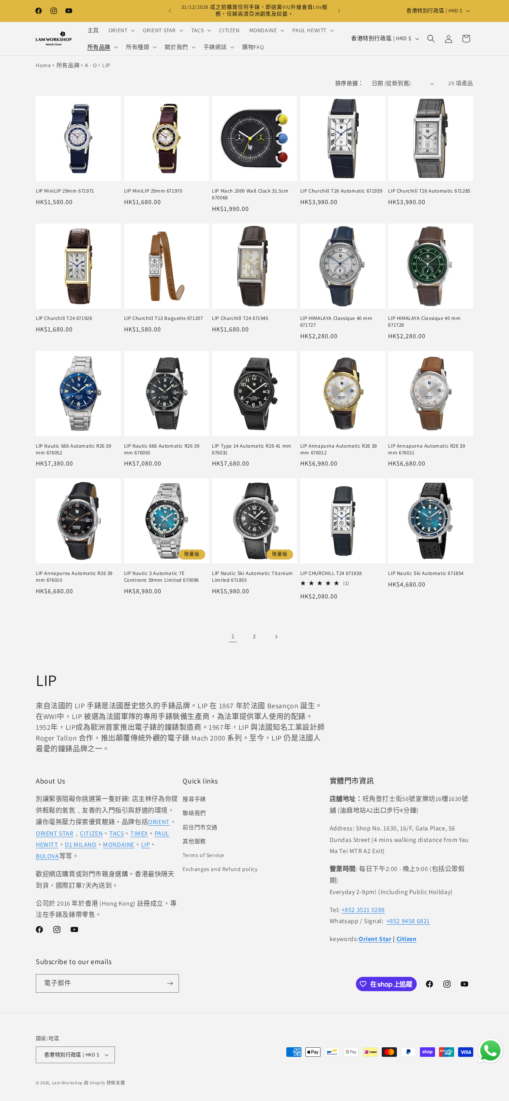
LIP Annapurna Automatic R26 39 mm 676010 (74, 576)
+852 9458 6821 (408, 921)
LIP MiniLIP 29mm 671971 (65, 191)
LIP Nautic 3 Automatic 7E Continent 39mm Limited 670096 (161, 576)
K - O (91, 65)
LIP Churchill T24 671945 (240, 318)
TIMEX (139, 833)
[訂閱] (170, 983)
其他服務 (194, 841)
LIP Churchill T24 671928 (64, 318)
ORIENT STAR (55, 833)
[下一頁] (276, 636)
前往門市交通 (200, 827)
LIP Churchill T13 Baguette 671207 (163, 318)
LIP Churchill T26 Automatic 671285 (429, 191)
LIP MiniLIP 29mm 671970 (153, 191)
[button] (121, 30)
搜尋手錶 (194, 799)
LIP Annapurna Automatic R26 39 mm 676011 (426, 449)
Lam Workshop (67, 1082)
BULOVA (47, 856)
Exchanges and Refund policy (220, 869)
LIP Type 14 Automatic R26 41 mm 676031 (251, 449)
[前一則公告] (170, 10)
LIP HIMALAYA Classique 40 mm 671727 (336, 321)
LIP (145, 844)
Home (43, 65)
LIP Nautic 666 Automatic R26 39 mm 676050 (162, 449)
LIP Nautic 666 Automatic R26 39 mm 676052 (73, 449)
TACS (116, 833)
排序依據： (349, 83)
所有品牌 (68, 65)
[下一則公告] (339, 10)
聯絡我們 (194, 812)
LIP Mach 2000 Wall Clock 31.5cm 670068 (250, 194)
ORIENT (159, 822)
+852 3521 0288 (363, 910)
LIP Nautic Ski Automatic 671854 (426, 573)
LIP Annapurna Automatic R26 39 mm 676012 (338, 449)
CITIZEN (91, 833)
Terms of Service (203, 855)
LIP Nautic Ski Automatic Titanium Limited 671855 (252, 576)
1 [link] (233, 636)
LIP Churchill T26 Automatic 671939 (341, 191)
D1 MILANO (80, 844)
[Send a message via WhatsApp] (490, 1050)
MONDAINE (118, 844)
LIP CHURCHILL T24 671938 (330, 573)
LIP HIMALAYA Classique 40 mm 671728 (424, 321)
